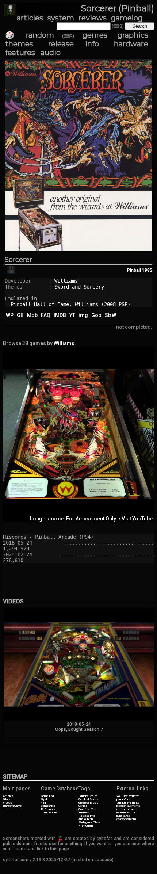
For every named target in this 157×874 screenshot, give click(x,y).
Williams (66, 281)
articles (30, 18)
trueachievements (127, 802)
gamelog (127, 18)
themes (19, 43)
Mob (32, 315)
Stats (6, 799)
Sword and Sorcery (79, 287)
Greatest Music (88, 802)
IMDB (60, 315)
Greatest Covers (88, 799)
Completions (49, 812)
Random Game (12, 806)
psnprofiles (123, 799)
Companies (48, 806)
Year (43, 802)
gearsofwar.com (126, 819)
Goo (96, 315)
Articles (8, 796)
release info (73, 43)
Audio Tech (85, 819)
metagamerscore (126, 809)
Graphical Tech (87, 809)
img (83, 315)
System (46, 799)
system (60, 18)
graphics (133, 35)
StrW (110, 315)
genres (95, 35)
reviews (92, 18)
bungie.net (123, 815)
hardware (131, 43)
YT (72, 315)
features (20, 52)
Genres (82, 806)
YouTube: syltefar (127, 796)
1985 (147, 270)
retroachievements (128, 806)
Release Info (86, 815)
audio (51, 52)
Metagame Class (89, 822)
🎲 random (29, 35)
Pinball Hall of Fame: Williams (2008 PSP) (70, 304)
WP (10, 315)
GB (20, 315)
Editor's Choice (87, 796)
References (48, 809)
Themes (83, 812)
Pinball (134, 270)
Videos (7, 802)
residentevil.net (126, 812)
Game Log (47, 796)
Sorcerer (18, 260)
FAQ (45, 315)
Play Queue (85, 825)
